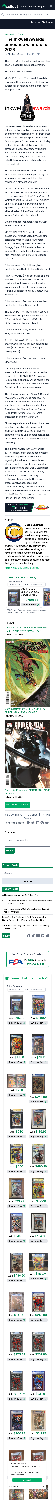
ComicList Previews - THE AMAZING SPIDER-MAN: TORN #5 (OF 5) (25, 710)
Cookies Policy (31, 1472)
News (20, 34)
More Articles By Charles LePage (22, 567)
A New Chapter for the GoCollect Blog (20, 895)
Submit (9, 850)
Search (27, 881)
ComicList (9, 34)
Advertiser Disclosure (42, 22)
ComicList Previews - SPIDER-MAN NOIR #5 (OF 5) (27, 792)
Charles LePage (15, 54)
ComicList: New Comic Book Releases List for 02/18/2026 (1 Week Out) (26, 629)
